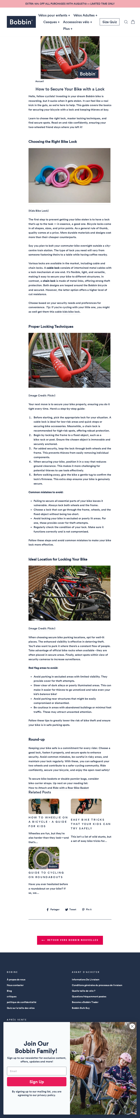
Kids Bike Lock (38, 211)
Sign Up (37, 1081)
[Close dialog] (132, 1026)
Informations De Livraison (85, 979)
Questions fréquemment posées (89, 996)
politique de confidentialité (21, 1002)
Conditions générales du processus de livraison (97, 985)
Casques (50, 22)
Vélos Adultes (84, 15)
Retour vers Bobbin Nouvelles (72, 940)
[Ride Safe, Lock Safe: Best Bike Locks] (69, 176)
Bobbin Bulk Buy (81, 1008)
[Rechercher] (125, 22)
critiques (11, 996)
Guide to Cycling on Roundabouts (46, 875)
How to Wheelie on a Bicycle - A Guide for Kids (48, 822)
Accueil (39, 81)
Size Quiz (109, 22)
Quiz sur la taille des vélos (20, 1008)
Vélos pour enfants (52, 15)
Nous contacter (15, 985)
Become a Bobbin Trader (85, 1002)
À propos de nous (16, 979)
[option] (70, 4)
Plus (66, 29)
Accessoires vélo (76, 22)
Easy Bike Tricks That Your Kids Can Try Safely (91, 824)
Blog (9, 991)
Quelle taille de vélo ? (83, 991)
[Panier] (131, 22)
